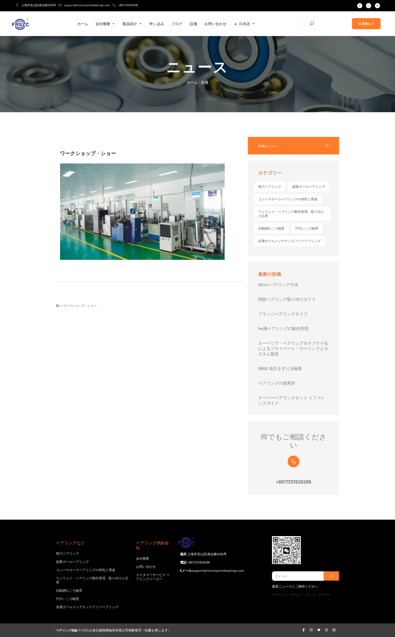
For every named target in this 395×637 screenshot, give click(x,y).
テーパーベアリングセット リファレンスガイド (291, 400)
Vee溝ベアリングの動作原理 (283, 328)
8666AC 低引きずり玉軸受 (280, 368)
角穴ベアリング (269, 186)
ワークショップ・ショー (80, 305)
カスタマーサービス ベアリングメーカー (153, 577)
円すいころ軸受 (306, 228)
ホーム (82, 23)
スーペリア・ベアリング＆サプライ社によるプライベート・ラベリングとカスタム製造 (293, 348)
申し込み (156, 23)
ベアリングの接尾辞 (276, 382)
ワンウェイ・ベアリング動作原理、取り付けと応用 (291, 214)
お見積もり (366, 23)
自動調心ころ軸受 (271, 228)
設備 (193, 23)
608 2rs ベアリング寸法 (278, 284)
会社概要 (102, 23)
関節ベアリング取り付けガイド (287, 299)
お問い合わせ (215, 23)
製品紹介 (129, 23)
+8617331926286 (293, 482)
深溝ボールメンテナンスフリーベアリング (289, 241)
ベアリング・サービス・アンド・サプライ (301, 594)
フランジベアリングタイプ (283, 313)
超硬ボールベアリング (308, 186)
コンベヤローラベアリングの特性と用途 (287, 199)
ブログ (176, 23)
